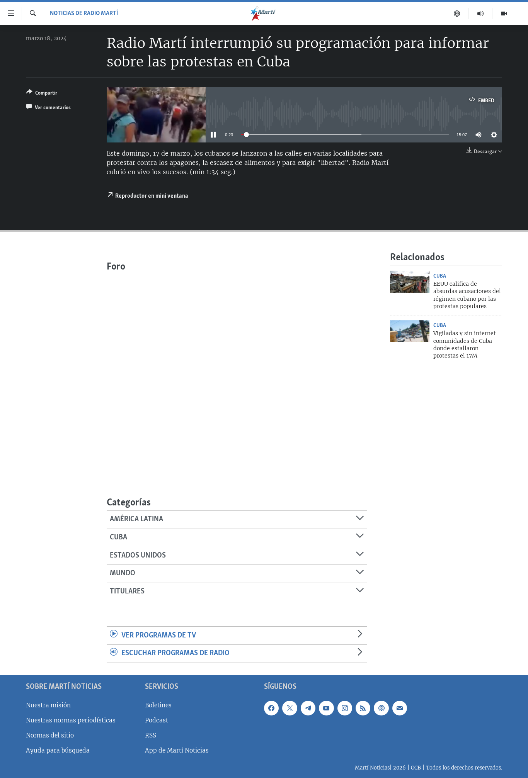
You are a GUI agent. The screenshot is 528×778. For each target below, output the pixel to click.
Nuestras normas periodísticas (71, 720)
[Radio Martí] (480, 13)
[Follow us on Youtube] (326, 708)
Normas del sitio (50, 735)
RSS (150, 735)
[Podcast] (457, 13)
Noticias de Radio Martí (84, 13)
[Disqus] (239, 371)
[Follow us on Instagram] (344, 708)
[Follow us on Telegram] (308, 708)
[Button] (41, 94)
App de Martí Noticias (177, 750)
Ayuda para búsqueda (58, 750)
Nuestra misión (48, 705)
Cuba (439, 276)
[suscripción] (399, 708)
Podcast (156, 720)
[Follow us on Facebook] (271, 708)
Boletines (158, 705)
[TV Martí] (504, 13)
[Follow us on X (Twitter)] (289, 708)
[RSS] (363, 708)
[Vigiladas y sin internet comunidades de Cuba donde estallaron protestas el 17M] (409, 331)
